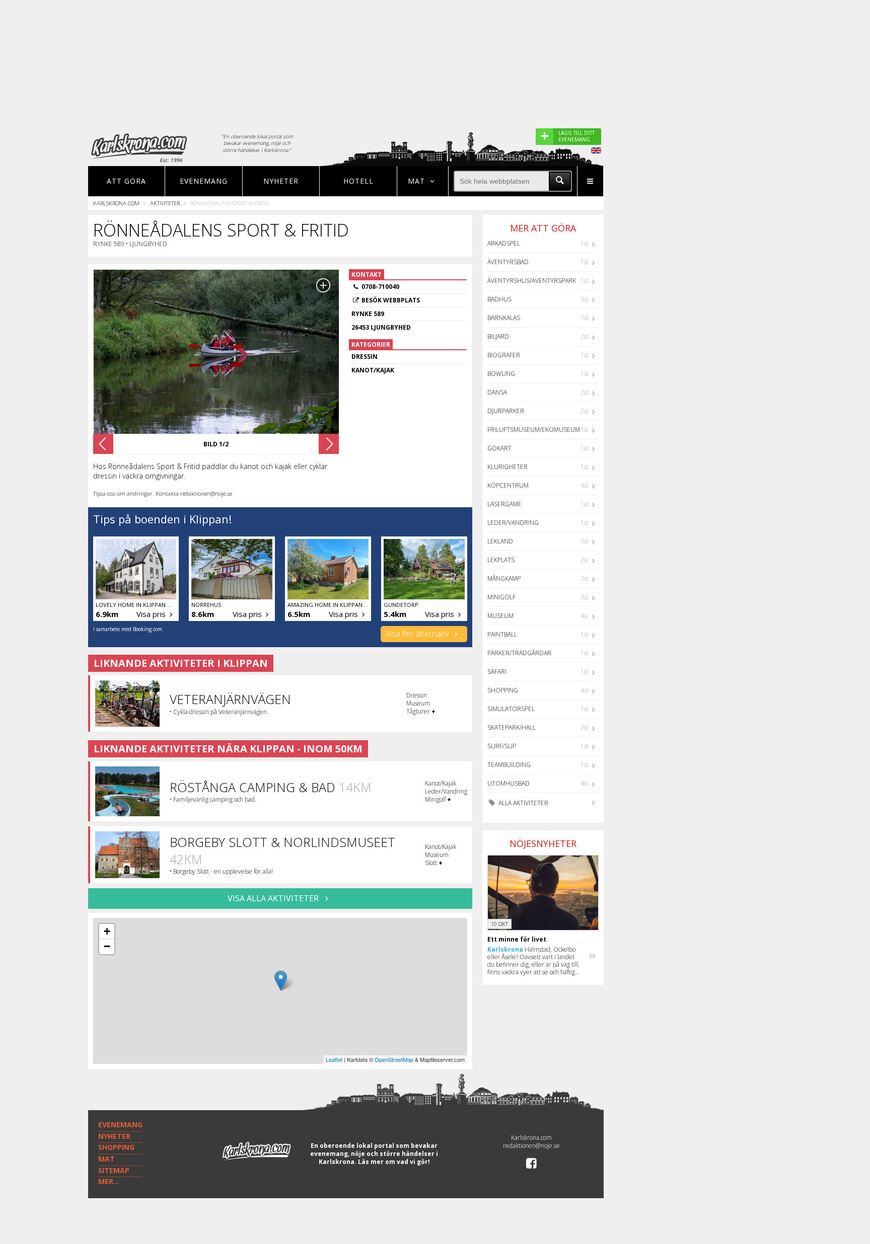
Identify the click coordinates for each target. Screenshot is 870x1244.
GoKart (499, 448)
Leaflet (334, 1059)
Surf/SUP (501, 746)
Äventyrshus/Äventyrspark (531, 280)
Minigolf (501, 597)
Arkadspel (503, 243)
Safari (496, 671)
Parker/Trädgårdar (519, 653)
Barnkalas (503, 318)
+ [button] (107, 931)
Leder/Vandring (513, 522)
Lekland (500, 541)
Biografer (503, 355)
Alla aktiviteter (522, 803)
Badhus (499, 299)
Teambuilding (509, 764)
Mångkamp (504, 578)
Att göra (126, 181)
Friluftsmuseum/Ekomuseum (533, 429)
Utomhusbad (508, 783)
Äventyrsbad (508, 262)
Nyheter (281, 181)
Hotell (358, 181)
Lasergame (504, 504)
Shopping (502, 690)
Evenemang (204, 181)
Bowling (501, 373)
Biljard (498, 336)
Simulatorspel (511, 709)
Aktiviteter (165, 203)
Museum (500, 615)
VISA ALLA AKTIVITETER (274, 898)
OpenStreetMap (394, 1059)
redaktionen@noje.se (531, 1145)
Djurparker (505, 411)
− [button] (107, 946)
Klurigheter (507, 466)
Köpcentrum (508, 485)
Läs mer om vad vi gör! (394, 1161)
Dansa (497, 392)
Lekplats (501, 560)
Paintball (502, 634)
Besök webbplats (390, 300)
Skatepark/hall (511, 727)
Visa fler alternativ (418, 633)
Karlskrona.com (116, 203)
